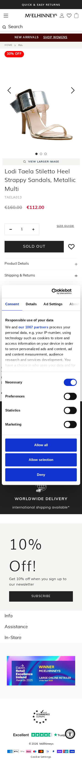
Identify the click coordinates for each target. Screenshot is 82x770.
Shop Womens (55, 37)
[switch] (70, 396)
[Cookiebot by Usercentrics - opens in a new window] (58, 291)
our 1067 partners (33, 327)
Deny (41, 475)
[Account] (62, 17)
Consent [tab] (12, 304)
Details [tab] (31, 304)
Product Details (17, 264)
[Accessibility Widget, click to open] (70, 734)
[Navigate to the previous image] (9, 89)
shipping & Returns (20, 275)
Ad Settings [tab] (53, 304)
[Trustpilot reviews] (41, 735)
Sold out (34, 247)
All (20, 45)
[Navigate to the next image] (73, 91)
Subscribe (41, 596)
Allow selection (41, 460)
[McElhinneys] (41, 16)
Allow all (41, 445)
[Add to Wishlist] (71, 246)
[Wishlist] (69, 17)
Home (8, 45)
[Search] (4, 26)
